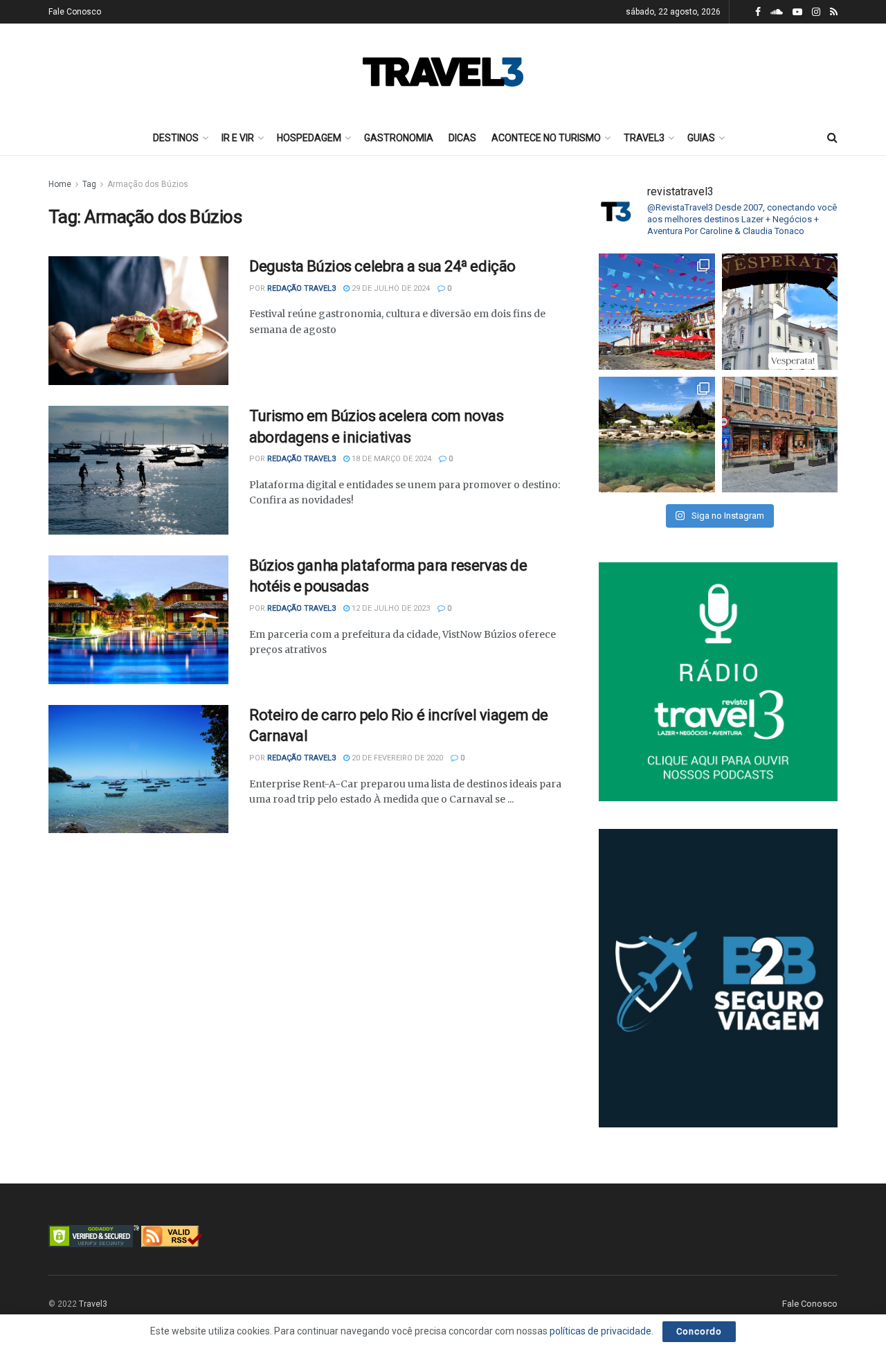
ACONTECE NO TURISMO (546, 137)
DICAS (462, 137)
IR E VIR (238, 137)
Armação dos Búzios (147, 184)
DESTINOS (176, 137)
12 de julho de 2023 (390, 608)
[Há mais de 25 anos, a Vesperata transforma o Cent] (780, 311)
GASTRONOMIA (398, 137)
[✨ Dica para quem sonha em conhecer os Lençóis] (657, 435)
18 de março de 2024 (390, 458)
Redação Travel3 (301, 288)
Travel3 (93, 1304)
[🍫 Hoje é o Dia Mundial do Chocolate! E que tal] (780, 435)
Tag (89, 184)
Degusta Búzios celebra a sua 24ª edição (382, 266)
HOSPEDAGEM (309, 137)
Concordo (699, 1331)
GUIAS (701, 137)
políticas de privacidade (600, 1331)
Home (59, 184)
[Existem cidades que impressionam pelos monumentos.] (657, 311)
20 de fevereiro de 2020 (396, 757)
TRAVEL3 (644, 137)
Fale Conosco (74, 12)
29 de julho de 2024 (390, 288)
